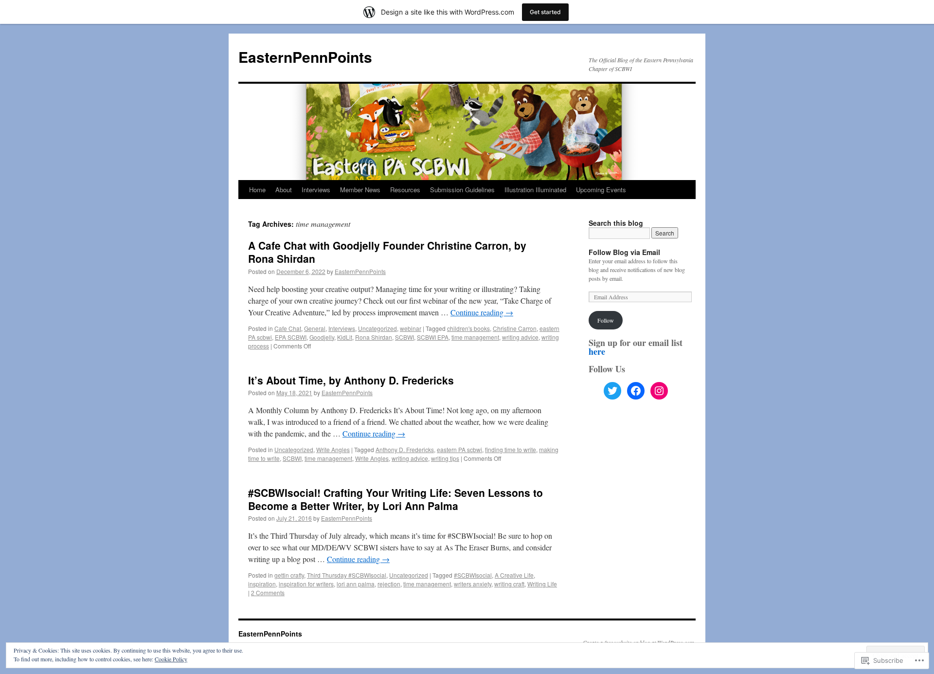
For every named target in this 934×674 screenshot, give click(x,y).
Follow (605, 320)
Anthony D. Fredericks (405, 449)
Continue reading (481, 312)
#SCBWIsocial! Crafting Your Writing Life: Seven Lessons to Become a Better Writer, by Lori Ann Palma (395, 499)
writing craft (509, 584)
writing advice (520, 337)
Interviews (316, 189)
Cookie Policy (171, 659)
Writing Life (542, 584)
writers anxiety (472, 584)
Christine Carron (515, 328)
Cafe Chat (287, 328)
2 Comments (268, 592)
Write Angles (333, 449)
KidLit (344, 337)
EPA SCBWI (290, 337)
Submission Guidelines (462, 189)
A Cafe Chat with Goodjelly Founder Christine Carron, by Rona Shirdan (387, 252)
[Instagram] (659, 391)
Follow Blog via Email (624, 252)
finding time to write (510, 449)
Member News (360, 189)
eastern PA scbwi (459, 449)
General (314, 328)
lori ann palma (356, 584)
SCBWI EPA (433, 337)
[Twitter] (612, 391)
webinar (410, 328)
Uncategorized (377, 328)
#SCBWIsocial (473, 575)
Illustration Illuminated (535, 189)
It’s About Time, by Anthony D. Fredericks (351, 380)
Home (257, 189)
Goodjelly (321, 337)
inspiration (262, 584)
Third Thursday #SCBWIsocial (346, 575)
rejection (388, 584)
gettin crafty (289, 575)
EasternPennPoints (305, 56)
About (283, 189)
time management (475, 337)
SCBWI (404, 337)
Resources (405, 189)
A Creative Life (514, 575)
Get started (545, 12)
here (597, 351)
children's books (468, 328)
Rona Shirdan (373, 337)
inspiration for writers (306, 584)
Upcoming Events (601, 189)
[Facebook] (636, 391)
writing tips (445, 458)
